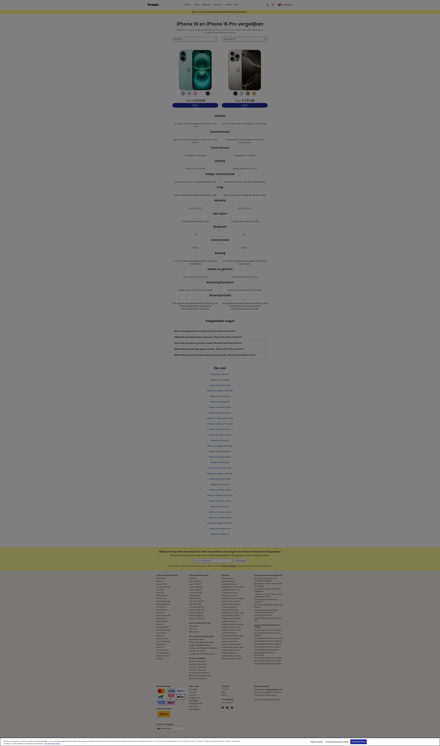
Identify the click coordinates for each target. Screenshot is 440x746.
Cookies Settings (316, 742)
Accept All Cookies (358, 742)
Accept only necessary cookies (337, 742)
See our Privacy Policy (52, 743)
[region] (220, 742)
